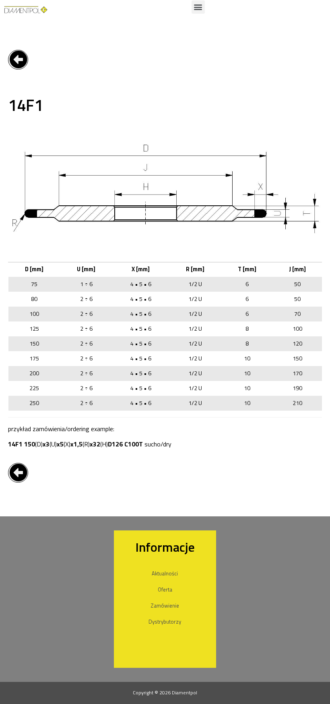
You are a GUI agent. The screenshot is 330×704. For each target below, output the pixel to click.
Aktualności (165, 573)
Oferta (165, 589)
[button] (198, 7)
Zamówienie (165, 606)
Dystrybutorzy (164, 622)
